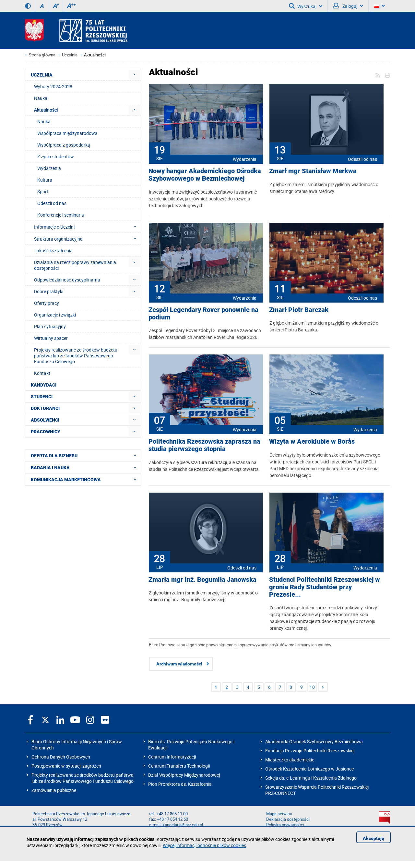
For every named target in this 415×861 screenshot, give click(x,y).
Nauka (44, 121)
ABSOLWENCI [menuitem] (45, 420)
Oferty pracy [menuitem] (46, 303)
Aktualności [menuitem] (46, 110)
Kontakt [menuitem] (42, 373)
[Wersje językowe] (379, 6)
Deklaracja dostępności (288, 819)
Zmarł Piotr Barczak (298, 310)
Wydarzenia (244, 159)
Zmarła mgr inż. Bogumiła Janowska (202, 579)
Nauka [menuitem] (40, 98)
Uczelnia (69, 55)
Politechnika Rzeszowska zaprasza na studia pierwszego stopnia (204, 445)
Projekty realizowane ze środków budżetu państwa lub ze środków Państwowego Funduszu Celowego (82, 778)
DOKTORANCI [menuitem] (45, 408)
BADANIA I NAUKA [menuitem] (50, 467)
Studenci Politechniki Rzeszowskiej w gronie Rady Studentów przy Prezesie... (324, 587)
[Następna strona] (323, 687)
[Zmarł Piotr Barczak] (326, 259)
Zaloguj (349, 6)
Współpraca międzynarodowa (67, 133)
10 (312, 687)
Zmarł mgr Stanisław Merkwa (313, 171)
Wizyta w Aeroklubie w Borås (312, 441)
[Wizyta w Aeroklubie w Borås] (326, 390)
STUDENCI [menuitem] (42, 396)
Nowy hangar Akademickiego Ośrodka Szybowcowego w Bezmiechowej (204, 174)
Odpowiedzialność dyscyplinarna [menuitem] (67, 280)
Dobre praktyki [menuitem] (48, 291)
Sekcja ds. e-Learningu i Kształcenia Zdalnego (311, 778)
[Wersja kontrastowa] (28, 6)
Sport (42, 191)
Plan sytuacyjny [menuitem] (50, 326)
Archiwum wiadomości (179, 663)
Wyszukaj (306, 6)
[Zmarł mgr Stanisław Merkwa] (326, 120)
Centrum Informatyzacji (172, 757)
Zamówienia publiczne (53, 790)
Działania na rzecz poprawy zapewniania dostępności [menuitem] (75, 265)
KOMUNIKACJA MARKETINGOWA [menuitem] (66, 479)
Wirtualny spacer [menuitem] (51, 338)
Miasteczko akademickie (289, 760)
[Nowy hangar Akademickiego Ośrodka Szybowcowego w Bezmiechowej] (206, 120)
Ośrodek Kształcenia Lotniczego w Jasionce (309, 769)
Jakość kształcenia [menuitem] (53, 250)
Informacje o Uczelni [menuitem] (54, 227)
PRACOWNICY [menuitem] (45, 431)
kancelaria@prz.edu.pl (182, 825)
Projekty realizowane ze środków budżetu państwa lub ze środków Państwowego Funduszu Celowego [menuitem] (75, 356)
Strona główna (42, 55)
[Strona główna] (76, 30)
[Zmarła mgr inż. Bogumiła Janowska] (206, 529)
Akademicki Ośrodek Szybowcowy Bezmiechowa (314, 741)
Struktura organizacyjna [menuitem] (58, 239)
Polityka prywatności (285, 825)
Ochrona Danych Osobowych (60, 757)
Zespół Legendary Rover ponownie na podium (203, 313)
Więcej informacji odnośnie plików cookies (204, 845)
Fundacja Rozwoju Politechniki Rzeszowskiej (309, 750)
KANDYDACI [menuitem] (43, 385)
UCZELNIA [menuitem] (42, 75)
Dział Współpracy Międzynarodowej (184, 775)
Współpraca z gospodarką (63, 145)
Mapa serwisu (279, 814)
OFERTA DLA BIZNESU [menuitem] (54, 455)
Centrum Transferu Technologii (179, 766)
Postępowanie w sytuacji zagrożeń (66, 766)
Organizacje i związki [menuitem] (55, 315)
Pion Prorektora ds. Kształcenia (180, 784)
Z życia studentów (55, 156)
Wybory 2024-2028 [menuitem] (53, 86)
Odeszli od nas (362, 159)
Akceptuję (373, 838)
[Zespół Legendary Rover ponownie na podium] (206, 259)
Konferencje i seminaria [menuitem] (60, 215)
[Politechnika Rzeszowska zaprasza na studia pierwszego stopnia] (206, 390)
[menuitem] (134, 75)
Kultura (44, 180)
